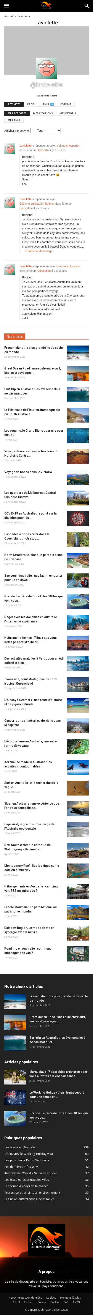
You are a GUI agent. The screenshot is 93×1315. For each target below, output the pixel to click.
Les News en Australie (19, 1147)
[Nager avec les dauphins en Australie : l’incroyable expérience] (78, 622)
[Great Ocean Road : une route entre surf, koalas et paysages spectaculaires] (78, 373)
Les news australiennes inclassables (29, 1199)
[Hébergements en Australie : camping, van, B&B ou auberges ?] (78, 891)
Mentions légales (70, 1297)
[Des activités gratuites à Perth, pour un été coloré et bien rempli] (78, 663)
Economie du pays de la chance (26, 1186)
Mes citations (43, 113)
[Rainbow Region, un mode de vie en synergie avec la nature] (78, 933)
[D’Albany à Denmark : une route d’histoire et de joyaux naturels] (78, 705)
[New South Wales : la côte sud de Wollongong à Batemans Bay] (78, 850)
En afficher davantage (38, 251)
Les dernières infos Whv (21, 1167)
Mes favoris (67, 113)
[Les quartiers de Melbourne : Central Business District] (78, 498)
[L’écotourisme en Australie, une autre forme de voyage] (78, 746)
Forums (65, 104)
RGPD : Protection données (25, 1297)
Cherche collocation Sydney (37, 203)
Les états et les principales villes (26, 1180)
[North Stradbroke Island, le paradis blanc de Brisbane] (78, 560)
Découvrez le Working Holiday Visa (28, 1154)
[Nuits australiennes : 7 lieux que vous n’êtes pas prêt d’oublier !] (78, 643)
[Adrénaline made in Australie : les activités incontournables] (78, 767)
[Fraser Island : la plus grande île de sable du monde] (78, 353)
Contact (29, 1302)
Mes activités (17, 113)
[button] (87, 6)
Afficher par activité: (17, 130)
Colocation (26, 208)
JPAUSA (54, 1302)
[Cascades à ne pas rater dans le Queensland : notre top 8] (78, 539)
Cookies (51, 1297)
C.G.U (16, 1302)
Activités (14, 104)
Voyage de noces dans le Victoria (28, 472)
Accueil (8, 16)
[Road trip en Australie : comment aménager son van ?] (78, 953)
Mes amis (14, 120)
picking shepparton (68, 145)
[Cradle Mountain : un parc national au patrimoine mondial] (78, 912)
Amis (48, 104)
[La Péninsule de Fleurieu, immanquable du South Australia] (78, 415)
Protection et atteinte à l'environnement (32, 1192)
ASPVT (76, 1302)
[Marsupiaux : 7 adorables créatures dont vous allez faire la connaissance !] (15, 1077)
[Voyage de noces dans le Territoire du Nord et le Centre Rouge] (78, 456)
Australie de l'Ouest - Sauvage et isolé (30, 1173)
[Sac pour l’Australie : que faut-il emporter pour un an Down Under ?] (78, 580)
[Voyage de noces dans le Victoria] (78, 477)
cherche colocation (68, 266)
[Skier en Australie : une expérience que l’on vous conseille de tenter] (78, 808)
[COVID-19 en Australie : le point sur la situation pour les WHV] (78, 518)
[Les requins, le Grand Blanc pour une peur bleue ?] (78, 435)
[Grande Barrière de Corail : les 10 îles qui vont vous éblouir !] (78, 601)
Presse (42, 1302)
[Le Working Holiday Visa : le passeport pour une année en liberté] (15, 1097)
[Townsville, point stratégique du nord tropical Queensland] (78, 684)
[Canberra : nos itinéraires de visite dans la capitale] (78, 725)
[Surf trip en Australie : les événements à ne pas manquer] (78, 394)
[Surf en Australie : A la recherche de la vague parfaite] (78, 788)
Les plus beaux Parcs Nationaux (26, 1160)
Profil (31, 104)
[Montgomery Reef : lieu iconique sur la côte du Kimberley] (78, 871)
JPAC (66, 1302)
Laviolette (25, 145)
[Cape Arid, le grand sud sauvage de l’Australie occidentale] (78, 829)
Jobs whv (43, 150)
